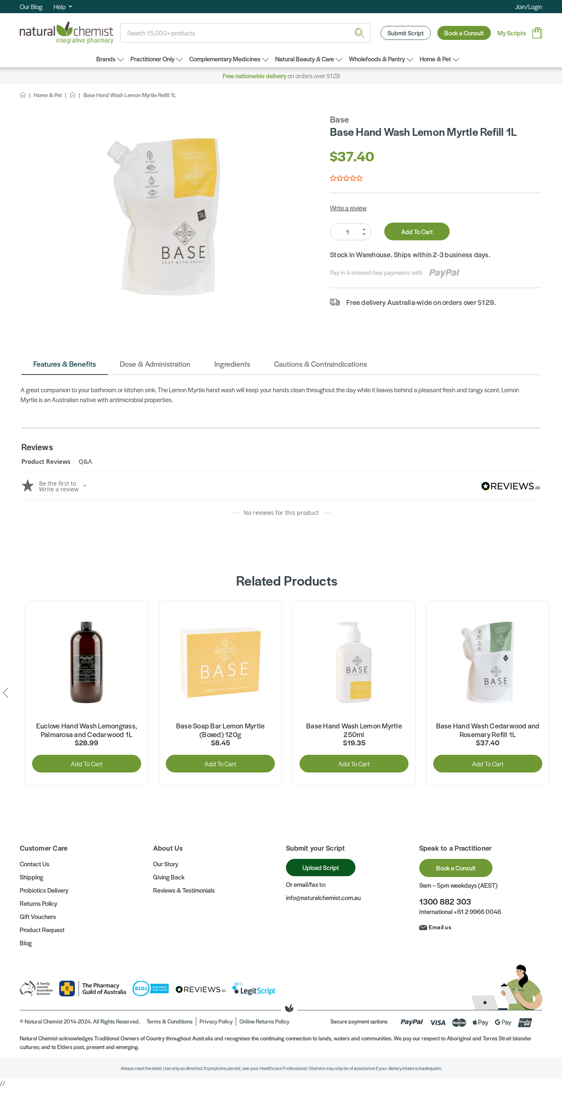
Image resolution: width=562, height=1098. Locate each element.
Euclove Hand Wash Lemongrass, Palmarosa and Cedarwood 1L (86, 730)
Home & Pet (435, 58)
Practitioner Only (152, 58)
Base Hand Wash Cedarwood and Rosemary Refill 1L (488, 730)
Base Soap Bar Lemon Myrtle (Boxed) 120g (220, 730)
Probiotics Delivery (44, 890)
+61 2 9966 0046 (477, 911)
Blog (26, 942)
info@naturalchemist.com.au (323, 897)
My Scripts (511, 32)
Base (339, 119)
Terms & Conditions (169, 1021)
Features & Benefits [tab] (64, 363)
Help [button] (60, 6)
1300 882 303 (445, 901)
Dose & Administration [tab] (155, 363)
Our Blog (31, 6)
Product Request (42, 929)
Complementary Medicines (224, 58)
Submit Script (406, 32)
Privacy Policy (216, 1021)
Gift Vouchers (38, 916)
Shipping (31, 876)
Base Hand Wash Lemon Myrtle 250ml (354, 730)
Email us (440, 927)
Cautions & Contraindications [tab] (320, 363)
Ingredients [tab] (232, 363)
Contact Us (34, 863)
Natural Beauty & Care (304, 58)
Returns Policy (38, 903)
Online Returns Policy (264, 1021)
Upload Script (320, 867)
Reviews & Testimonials (184, 890)
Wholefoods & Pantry (377, 58)
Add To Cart (417, 231)
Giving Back (168, 876)
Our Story (165, 863)
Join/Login (528, 6)
